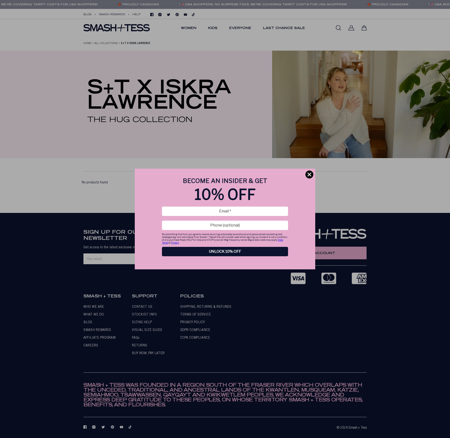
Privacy (175, 242)
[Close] (309, 174)
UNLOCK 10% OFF (225, 251)
